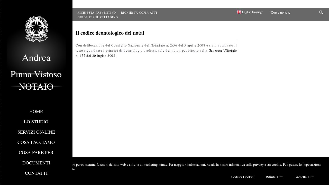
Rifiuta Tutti (275, 176)
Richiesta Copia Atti (139, 12)
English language (252, 12)
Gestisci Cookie (242, 176)
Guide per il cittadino (98, 17)
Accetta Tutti (305, 176)
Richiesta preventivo (97, 12)
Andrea (36, 57)
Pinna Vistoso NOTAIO (36, 80)
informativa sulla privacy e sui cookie (255, 164)
